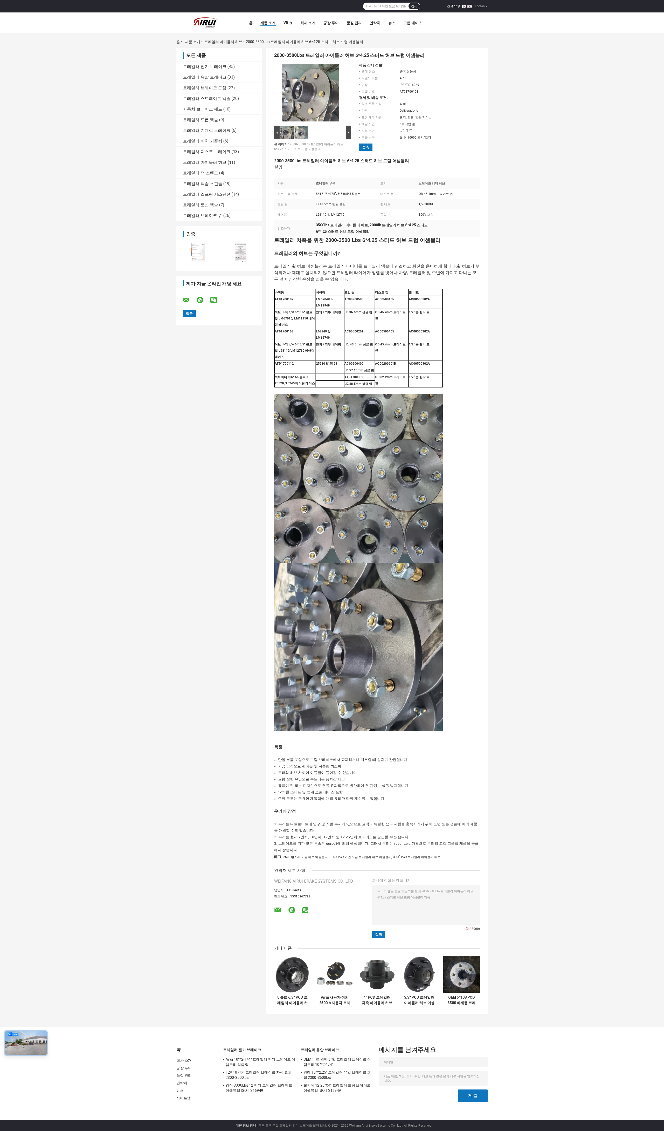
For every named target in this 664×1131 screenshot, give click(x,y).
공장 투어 (331, 23)
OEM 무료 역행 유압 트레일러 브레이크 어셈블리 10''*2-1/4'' (337, 1062)
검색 (414, 6)
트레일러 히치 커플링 (202, 141)
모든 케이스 (412, 23)
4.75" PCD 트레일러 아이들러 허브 (416, 857)
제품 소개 (268, 23)
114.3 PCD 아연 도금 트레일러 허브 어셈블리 (360, 857)
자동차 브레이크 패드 (202, 109)
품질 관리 (354, 23)
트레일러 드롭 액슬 (200, 119)
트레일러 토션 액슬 (200, 204)
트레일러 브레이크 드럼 (204, 87)
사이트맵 (183, 1098)
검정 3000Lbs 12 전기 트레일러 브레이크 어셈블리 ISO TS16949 (259, 1088)
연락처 (375, 23)
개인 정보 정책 (246, 1125)
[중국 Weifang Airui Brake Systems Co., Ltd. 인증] (197, 252)
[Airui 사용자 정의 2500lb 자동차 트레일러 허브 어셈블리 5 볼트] (334, 974)
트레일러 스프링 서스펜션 (207, 194)
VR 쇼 (288, 23)
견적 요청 (453, 6)
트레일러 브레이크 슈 (202, 215)
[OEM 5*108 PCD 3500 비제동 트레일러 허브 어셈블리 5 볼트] (461, 974)
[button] (377, 256)
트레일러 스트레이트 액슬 (207, 98)
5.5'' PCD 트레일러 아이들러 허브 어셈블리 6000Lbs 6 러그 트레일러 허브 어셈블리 (419, 1000)
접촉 (365, 147)
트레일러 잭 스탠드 (200, 173)
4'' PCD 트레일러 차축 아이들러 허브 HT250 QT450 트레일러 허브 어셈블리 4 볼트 (377, 1000)
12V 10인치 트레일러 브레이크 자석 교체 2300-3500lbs (259, 1075)
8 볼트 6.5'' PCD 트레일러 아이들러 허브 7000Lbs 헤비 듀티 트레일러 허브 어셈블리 (292, 1000)
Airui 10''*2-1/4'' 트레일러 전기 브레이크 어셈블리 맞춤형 (260, 1062)
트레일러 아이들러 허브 (223, 42)
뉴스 (392, 23)
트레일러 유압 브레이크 (204, 77)
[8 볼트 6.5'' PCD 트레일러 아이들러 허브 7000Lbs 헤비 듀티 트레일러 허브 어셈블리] (292, 974)
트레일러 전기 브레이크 (204, 66)
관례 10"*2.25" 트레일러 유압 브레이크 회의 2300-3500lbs (337, 1075)
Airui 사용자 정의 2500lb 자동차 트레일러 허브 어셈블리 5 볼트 (334, 1000)
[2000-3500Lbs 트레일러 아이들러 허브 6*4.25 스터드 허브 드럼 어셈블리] (310, 94)
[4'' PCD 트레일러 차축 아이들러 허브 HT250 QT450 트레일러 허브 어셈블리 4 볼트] (377, 974)
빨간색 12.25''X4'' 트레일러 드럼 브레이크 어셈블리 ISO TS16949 (337, 1088)
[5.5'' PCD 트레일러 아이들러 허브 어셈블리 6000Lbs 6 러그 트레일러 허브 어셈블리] (419, 974)
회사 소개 (308, 23)
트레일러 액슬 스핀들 (202, 183)
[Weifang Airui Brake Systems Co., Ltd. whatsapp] (203, 300)
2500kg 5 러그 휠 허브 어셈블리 (305, 857)
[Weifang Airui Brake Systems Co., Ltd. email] (189, 300)
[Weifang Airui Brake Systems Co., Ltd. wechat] (216, 300)
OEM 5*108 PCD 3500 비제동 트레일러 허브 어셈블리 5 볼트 (461, 1000)
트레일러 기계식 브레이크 (207, 130)
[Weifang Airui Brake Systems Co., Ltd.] (204, 23)
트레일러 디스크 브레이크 (207, 151)
